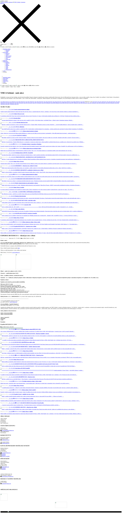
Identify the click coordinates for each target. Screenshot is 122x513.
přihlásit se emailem (50, 46)
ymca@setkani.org (16, 252)
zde (19, 248)
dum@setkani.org (5, 466)
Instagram (4, 455)
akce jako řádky (35, 46)
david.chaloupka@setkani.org (8, 430)
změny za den (4, 46)
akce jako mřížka (27, 46)
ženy (15, 86)
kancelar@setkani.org (6, 452)
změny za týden (12, 46)
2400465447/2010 (5, 439)
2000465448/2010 (5, 443)
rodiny (3, 86)
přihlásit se (42, 46)
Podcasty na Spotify (6, 456)
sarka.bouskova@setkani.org (7, 476)
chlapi (11, 86)
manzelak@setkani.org (6, 483)
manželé (7, 86)
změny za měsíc (19, 46)
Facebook (4, 453)
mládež (18, 86)
